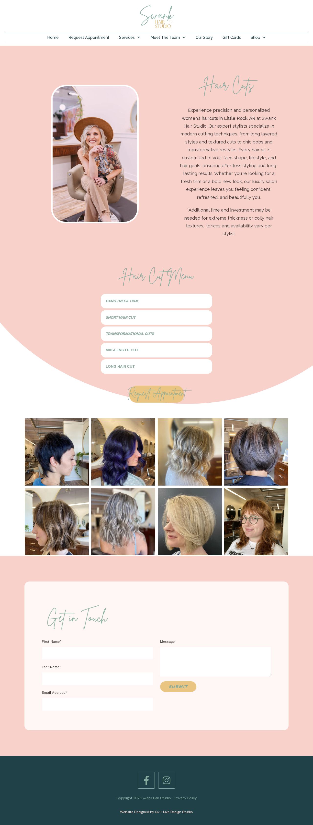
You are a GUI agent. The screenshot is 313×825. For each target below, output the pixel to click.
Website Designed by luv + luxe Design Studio (156, 812)
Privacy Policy (186, 798)
